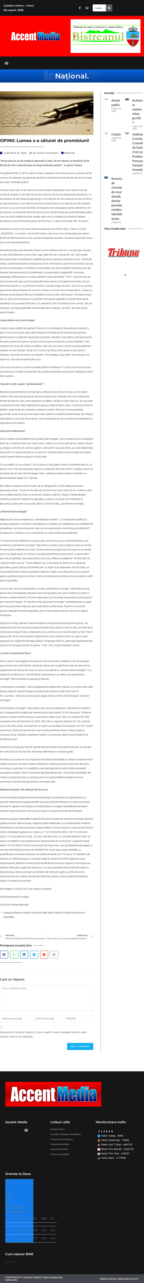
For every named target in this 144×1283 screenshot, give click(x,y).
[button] (74, 36)
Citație (116, 134)
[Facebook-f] (79, 8)
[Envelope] (87, 8)
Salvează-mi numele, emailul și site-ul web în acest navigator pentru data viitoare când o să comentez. (43, 1034)
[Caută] (109, 7)
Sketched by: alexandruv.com (119, 1278)
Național (71, 76)
